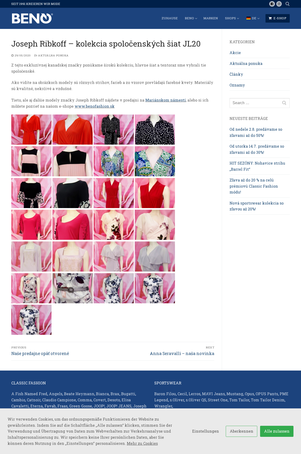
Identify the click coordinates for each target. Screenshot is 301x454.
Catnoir (33, 399)
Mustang (234, 393)
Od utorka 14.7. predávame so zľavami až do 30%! (257, 149)
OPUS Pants (267, 393)
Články (236, 74)
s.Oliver (177, 399)
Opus (249, 393)
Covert (99, 399)
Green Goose (80, 405)
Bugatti (128, 393)
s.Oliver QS (196, 399)
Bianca (102, 393)
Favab (50, 405)
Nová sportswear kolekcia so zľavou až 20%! (257, 206)
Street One (218, 399)
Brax (115, 393)
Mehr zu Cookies (142, 443)
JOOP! (99, 405)
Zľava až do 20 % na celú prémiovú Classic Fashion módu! (254, 186)
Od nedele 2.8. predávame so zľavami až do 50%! (256, 132)
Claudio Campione (59, 399)
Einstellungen (205, 431)
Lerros (194, 393)
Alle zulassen (276, 431)
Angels (55, 393)
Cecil (182, 393)
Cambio (18, 399)
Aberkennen (241, 431)
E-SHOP (280, 18)
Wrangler (163, 405)
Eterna (36, 405)
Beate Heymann (79, 393)
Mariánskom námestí (165, 100)
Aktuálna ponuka (53, 55)
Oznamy (237, 85)
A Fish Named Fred (29, 393)
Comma (85, 399)
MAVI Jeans (213, 393)
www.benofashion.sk (95, 106)
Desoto (113, 399)
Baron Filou (165, 393)
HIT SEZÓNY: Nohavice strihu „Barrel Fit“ (257, 166)
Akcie (235, 52)
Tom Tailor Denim (268, 399)
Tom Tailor (239, 399)
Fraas (62, 405)
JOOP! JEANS (118, 405)
